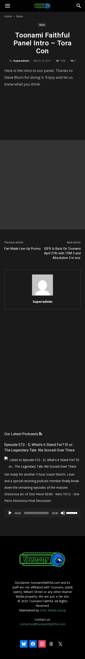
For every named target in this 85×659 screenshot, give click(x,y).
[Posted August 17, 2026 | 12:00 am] (42, 466)
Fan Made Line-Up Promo (22, 249)
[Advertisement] (42, 184)
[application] (42, 513)
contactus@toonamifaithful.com (42, 624)
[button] (7, 6)
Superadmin (21, 60)
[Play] (10, 513)
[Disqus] (42, 374)
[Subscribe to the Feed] (40, 434)
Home (8, 16)
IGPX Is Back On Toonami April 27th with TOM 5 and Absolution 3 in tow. (62, 253)
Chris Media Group (53, 610)
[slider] (72, 513)
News (19, 16)
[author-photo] (42, 295)
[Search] (79, 6)
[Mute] (63, 513)
